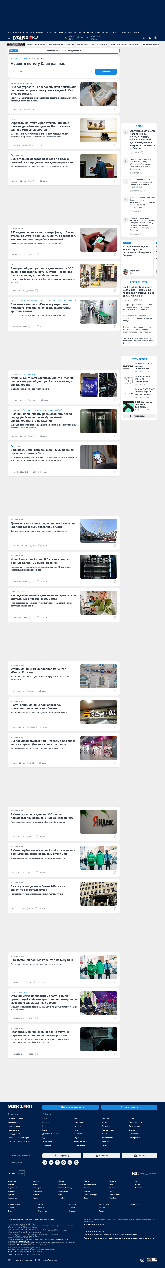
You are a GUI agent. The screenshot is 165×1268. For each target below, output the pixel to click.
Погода (53, 32)
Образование (79, 1145)
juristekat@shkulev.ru (63, 1239)
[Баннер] (16, 44)
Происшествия (108, 1130)
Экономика (134, 1134)
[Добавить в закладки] (115, 109)
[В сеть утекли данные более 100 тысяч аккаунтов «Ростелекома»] (98, 894)
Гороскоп (99, 32)
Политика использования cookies (95, 1228)
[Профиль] (156, 38)
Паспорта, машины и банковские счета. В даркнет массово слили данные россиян (40, 1033)
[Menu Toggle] (9, 38)
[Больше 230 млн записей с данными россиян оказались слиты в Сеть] (98, 457)
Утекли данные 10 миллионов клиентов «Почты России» (38, 670)
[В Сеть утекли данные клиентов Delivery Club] (98, 967)
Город (44, 1130)
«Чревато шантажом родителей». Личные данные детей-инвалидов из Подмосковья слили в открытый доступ (40, 126)
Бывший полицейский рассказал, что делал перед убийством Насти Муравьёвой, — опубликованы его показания (41, 417)
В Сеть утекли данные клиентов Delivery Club (42, 960)
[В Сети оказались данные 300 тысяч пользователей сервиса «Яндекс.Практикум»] (98, 822)
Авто (44, 1118)
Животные (47, 1141)
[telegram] (44, 1162)
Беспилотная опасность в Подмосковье (64, 51)
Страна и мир (134, 1126)
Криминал (78, 1122)
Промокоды (28, 32)
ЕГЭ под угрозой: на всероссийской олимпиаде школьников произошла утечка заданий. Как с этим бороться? (43, 90)
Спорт (131, 1118)
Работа (105, 1134)
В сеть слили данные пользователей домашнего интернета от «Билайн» (36, 706)
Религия (105, 1141)
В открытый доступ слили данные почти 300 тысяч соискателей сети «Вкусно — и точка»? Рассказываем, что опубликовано (42, 272)
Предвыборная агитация (18, 1138)
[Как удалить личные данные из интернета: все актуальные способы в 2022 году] (98, 603)
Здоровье (46, 1145)
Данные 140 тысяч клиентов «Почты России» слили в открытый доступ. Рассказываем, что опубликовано (43, 381)
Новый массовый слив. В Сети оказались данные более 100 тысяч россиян (40, 561)
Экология (133, 1130)
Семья (104, 1145)
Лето (76, 1130)
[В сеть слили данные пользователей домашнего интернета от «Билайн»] (98, 712)
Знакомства (79, 32)
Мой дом (78, 1134)
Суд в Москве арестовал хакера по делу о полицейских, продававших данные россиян (42, 160)
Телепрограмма (65, 32)
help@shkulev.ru (23, 1241)
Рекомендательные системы (94, 1231)
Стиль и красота (136, 1122)
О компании (13, 1122)
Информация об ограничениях (94, 1224)
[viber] (70, 1162)
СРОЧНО (13, 51)
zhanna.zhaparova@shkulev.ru (18, 1251)
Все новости (24, 59)
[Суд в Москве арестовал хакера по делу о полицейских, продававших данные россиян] (98, 166)
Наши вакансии (14, 1130)
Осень (104, 1122)
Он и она (105, 1118)
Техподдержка (14, 1134)
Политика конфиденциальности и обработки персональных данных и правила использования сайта (119, 1238)
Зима (76, 1118)
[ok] (57, 1162)
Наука (76, 1138)
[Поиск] (144, 38)
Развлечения (107, 1138)
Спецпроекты (135, 1138)
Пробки (122, 32)
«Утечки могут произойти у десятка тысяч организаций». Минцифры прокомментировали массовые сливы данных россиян (44, 999)
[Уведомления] (150, 38)
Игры (136, 32)
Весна (44, 1126)
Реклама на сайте (15, 1118)
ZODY (130, 32)
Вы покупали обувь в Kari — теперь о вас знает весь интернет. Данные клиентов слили (43, 742)
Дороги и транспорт (50, 1134)
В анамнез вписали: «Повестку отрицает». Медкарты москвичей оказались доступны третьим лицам (41, 308)
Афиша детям (42, 32)
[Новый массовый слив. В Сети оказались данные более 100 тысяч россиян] (98, 567)
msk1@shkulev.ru (34, 1236)
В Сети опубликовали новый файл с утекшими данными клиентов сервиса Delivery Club (43, 852)
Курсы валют (112, 32)
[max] (63, 1162)
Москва (14, 59)
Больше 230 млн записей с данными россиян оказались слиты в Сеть (42, 451)
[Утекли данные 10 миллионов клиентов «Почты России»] (98, 676)
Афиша (90, 32)
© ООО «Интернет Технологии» (46, 1260)
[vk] (51, 1162)
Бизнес (45, 1122)
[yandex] (76, 1162)
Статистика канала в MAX (19, 1141)
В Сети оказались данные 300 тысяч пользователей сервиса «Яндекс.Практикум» (42, 816)
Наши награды (14, 1126)
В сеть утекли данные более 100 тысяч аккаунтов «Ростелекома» (38, 888)
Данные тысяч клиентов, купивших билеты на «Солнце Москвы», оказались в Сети (43, 525)
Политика (106, 1126)
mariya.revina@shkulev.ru (24, 1244)
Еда (44, 1138)
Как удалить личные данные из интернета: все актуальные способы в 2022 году (43, 597)
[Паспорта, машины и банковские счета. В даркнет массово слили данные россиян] (98, 1039)
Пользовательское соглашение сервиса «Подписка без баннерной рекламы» (110, 1235)
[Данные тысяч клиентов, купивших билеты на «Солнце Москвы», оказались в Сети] (98, 531)
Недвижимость (14, 32)
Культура (78, 1126)
